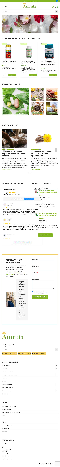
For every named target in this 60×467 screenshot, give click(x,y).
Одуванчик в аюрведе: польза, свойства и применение (12, 153)
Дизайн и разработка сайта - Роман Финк (48, 463)
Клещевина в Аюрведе (41, 151)
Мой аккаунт (5, 428)
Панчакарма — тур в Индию (9, 406)
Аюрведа (4, 368)
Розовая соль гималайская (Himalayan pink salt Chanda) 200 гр (48, 192)
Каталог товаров (6, 409)
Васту (3, 445)
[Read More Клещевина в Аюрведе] (43, 138)
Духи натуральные (7, 384)
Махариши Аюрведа (7, 387)
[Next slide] (56, 60)
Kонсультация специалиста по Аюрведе (12, 412)
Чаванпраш (5, 394)
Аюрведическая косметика (9, 375)
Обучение (4, 422)
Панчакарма (5, 451)
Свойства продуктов (7, 457)
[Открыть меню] (3, 7)
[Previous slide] (4, 60)
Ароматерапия (6, 365)
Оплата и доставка (7, 425)
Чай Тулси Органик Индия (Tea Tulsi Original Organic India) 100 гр (48, 215)
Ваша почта (35, 266)
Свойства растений (7, 459)
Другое (4, 381)
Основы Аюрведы (6, 449)
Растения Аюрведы (7, 149)
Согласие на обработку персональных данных (40, 292)
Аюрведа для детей (7, 371)
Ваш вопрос (35, 279)
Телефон (35, 272)
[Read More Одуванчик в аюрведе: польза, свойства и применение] (14, 138)
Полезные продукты (7, 390)
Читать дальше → (7, 169)
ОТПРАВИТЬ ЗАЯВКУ (40, 297)
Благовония (5, 378)
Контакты (4, 431)
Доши (3, 447)
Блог (3, 418)
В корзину (12, 75)
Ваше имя (35, 259)
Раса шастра (5, 453)
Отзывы (4, 415)
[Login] (6, 6)
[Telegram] (57, 1)
